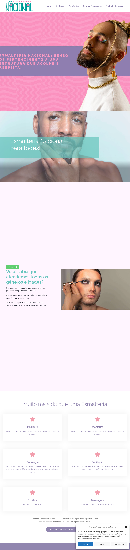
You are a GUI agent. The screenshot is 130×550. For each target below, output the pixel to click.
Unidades (60, 6)
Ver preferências (119, 544)
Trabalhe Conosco (114, 6)
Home (48, 6)
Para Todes (74, 6)
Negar (102, 544)
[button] (126, 527)
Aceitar (85, 544)
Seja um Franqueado (92, 6)
